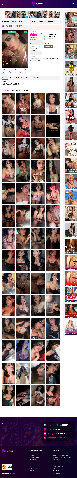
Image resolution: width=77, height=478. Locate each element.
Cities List (32, 470)
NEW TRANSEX (42, 22)
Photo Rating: (8, 32)
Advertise (32, 453)
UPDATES (50, 22)
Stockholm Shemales (19, 27)
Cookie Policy (33, 462)
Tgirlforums (56, 464)
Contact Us (32, 455)
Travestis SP (56, 459)
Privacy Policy (6, 473)
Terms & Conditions (34, 457)
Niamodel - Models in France (60, 453)
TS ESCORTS (5, 22)
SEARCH (20, 22)
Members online (54, 438)
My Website (48, 46)
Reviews (19, 78)
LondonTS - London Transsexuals (61, 455)
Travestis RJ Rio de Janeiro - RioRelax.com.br (64, 457)
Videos (26, 22)
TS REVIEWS (33, 22)
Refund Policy (33, 464)
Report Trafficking (34, 468)
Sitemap (32, 473)
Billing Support (33, 466)
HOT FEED (13, 22)
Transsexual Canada (58, 462)
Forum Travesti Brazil (58, 466)
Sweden (11, 27)
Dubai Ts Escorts (57, 468)
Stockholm (33, 33)
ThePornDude (56, 473)
